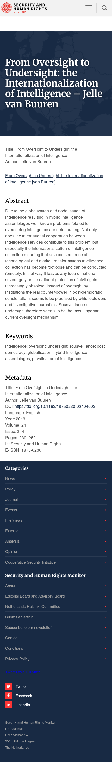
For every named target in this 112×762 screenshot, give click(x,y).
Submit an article (19, 616)
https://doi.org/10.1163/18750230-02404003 (55, 406)
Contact (11, 637)
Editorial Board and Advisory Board (35, 596)
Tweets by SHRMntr (22, 672)
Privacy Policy (17, 658)
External (12, 530)
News (10, 478)
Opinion (11, 551)
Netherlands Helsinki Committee (32, 606)
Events (11, 509)
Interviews (14, 520)
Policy (10, 488)
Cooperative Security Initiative (30, 562)
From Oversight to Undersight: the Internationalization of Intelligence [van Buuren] (54, 179)
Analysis (12, 541)
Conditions (14, 648)
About (10, 585)
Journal (11, 499)
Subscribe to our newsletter (28, 627)
